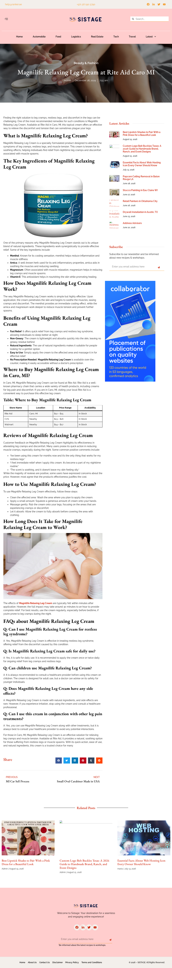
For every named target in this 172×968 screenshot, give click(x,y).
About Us (32, 962)
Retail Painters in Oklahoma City (140, 201)
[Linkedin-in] (153, 4)
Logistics (76, 36)
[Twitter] (159, 4)
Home (19, 36)
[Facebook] (148, 4)
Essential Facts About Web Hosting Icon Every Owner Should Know (142, 164)
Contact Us (44, 962)
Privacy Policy (72, 962)
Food (58, 36)
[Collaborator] (130, 380)
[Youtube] (164, 4)
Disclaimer (57, 962)
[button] (6, 19)
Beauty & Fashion (86, 63)
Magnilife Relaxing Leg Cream (35, 603)
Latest (149, 36)
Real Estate (97, 36)
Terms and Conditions (91, 962)
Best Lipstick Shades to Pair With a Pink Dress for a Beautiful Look (141, 133)
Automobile (39, 36)
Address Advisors (132, 223)
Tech (116, 36)
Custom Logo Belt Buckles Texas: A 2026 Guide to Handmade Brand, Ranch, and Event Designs (142, 149)
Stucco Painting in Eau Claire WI (140, 190)
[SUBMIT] (158, 267)
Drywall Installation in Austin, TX (140, 212)
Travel (132, 36)
